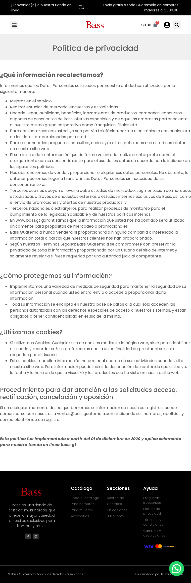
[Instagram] (36, 536)
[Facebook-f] (28, 536)
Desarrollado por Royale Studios (159, 574)
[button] (14, 25)
